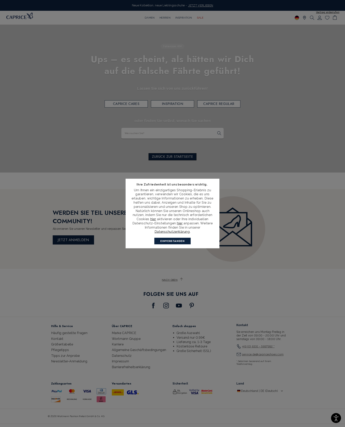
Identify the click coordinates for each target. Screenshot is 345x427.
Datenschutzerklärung (172, 232)
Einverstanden (172, 241)
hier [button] (180, 223)
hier (153, 219)
